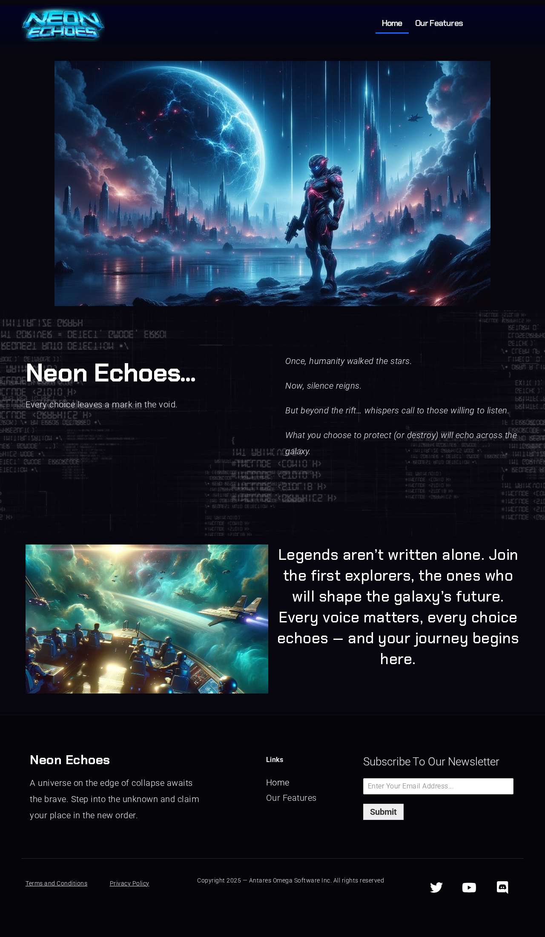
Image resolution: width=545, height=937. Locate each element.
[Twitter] (436, 887)
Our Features (439, 23)
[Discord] (502, 887)
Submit (383, 812)
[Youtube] (469, 887)
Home (392, 23)
